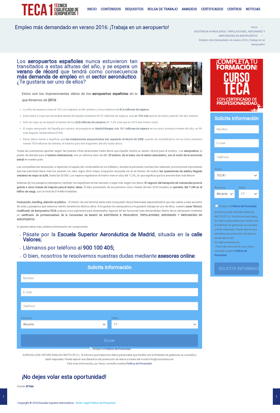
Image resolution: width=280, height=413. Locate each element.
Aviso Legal (83, 402)
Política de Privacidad (118, 349)
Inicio (254, 27)
